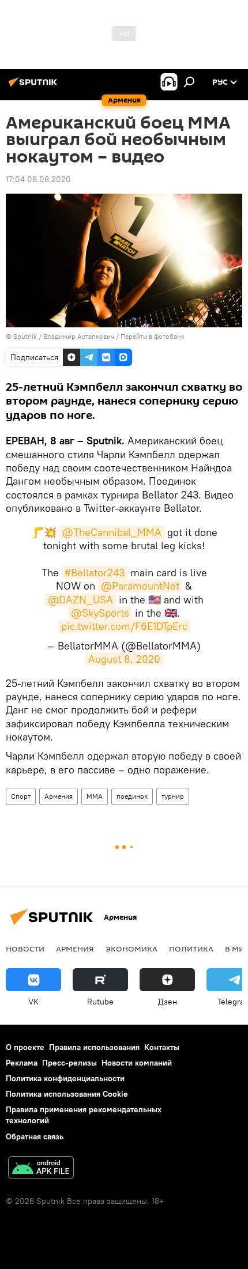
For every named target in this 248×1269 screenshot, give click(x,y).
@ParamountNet (140, 585)
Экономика (131, 948)
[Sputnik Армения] (34, 86)
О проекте (25, 1047)
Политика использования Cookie (67, 1094)
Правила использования (94, 1047)
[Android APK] (41, 1169)
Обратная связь (34, 1136)
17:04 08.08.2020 (38, 179)
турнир (172, 796)
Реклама (21, 1063)
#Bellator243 (95, 572)
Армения (58, 796)
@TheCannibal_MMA (111, 532)
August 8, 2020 (124, 659)
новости (25, 948)
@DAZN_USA (80, 599)
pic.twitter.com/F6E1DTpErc (124, 626)
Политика (191, 948)
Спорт (21, 796)
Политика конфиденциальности (65, 1078)
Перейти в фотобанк (153, 336)
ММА (95, 796)
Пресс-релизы (69, 1063)
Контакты (161, 1047)
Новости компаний (137, 1063)
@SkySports (100, 613)
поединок (132, 796)
